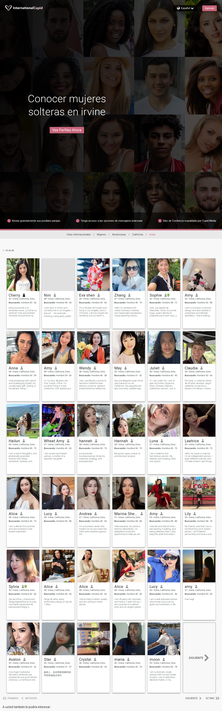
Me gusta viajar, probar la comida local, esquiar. (127, 454)
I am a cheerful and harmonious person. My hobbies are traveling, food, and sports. (163, 457)
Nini (47, 295)
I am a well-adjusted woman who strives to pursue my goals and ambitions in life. (163, 602)
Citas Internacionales (79, 234)
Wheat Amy (54, 441)
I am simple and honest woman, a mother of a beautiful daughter (55, 456)
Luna (154, 441)
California (137, 234)
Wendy (85, 368)
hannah (85, 441)
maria (119, 659)
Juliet (154, 368)
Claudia (191, 368)
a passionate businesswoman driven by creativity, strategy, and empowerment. (92, 457)
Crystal (85, 659)
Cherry (14, 295)
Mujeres (101, 234)
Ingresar (209, 8)
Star (47, 659)
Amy (189, 295)
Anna (13, 368)
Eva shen (87, 295)
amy (188, 586)
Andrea (85, 513)
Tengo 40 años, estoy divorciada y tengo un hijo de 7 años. (58, 602)
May (118, 368)
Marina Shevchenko (126, 513)
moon (155, 659)
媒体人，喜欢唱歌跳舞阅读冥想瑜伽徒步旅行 (57, 674)
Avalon (15, 659)
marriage (189, 599)
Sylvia (14, 586)
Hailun (14, 441)
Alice (13, 513)
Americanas (119, 234)
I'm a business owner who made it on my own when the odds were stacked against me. (92, 530)
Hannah (121, 441)
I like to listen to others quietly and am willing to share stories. (93, 602)
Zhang (120, 295)
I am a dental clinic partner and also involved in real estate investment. (22, 529)
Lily (188, 513)
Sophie (156, 295)
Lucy (48, 513)
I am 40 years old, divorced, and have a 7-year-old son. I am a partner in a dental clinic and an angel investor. (127, 603)
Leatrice (192, 441)
